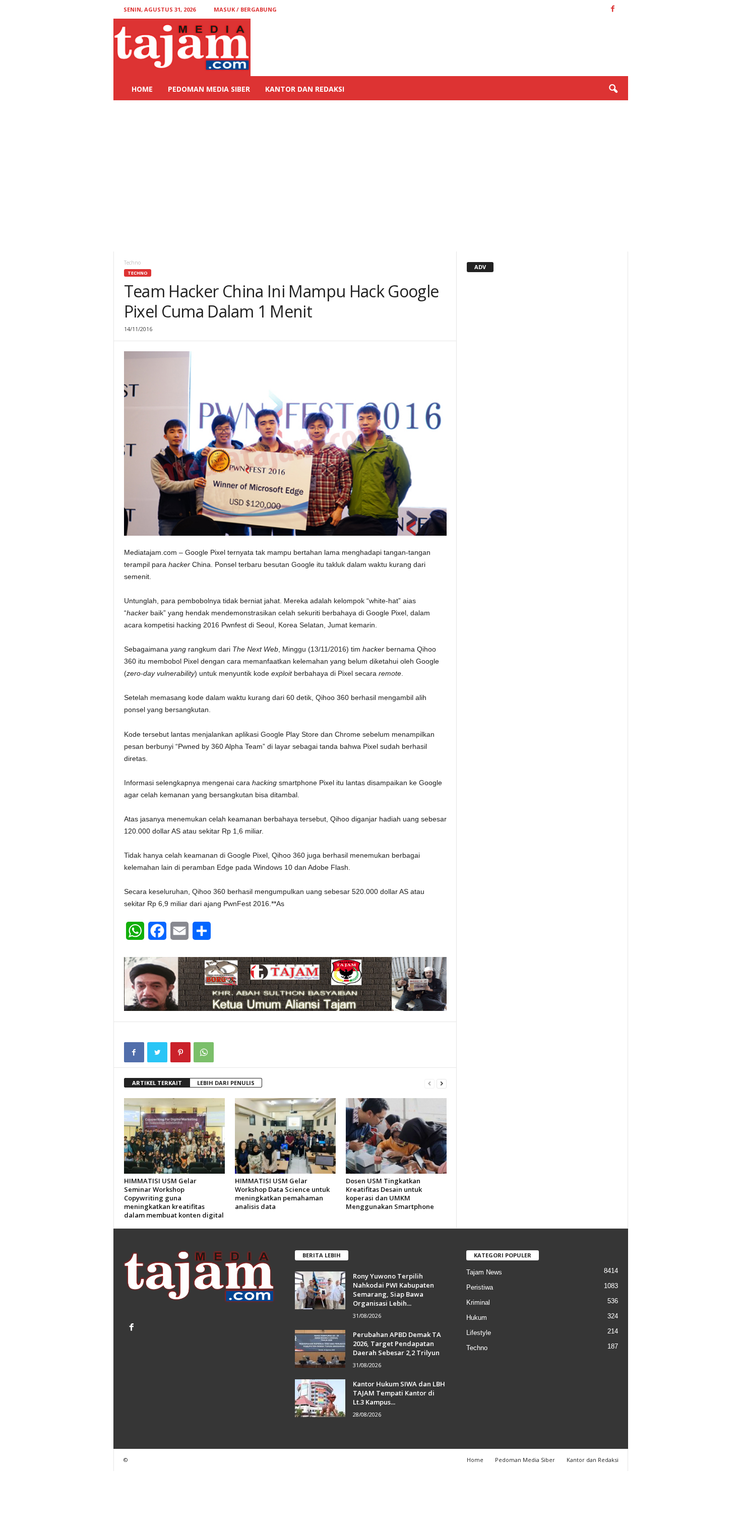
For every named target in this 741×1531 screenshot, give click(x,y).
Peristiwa (479, 1287)
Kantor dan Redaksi (304, 89)
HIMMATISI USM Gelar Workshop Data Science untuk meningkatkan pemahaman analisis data (282, 1193)
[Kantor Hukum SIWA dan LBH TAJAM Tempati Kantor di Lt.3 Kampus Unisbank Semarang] (320, 1398)
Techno (138, 273)
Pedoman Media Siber (209, 89)
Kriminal (478, 1302)
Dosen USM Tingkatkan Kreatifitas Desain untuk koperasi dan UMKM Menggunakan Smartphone (390, 1193)
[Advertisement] (370, 175)
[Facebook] (133, 1328)
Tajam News (484, 1272)
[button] (613, 89)
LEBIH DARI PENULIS (226, 1083)
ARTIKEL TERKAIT (157, 1083)
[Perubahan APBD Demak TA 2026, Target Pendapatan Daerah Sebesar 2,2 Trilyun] (320, 1349)
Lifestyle (478, 1332)
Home (142, 89)
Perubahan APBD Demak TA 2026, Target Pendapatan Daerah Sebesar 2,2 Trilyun (397, 1343)
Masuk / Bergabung (245, 9)
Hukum (476, 1317)
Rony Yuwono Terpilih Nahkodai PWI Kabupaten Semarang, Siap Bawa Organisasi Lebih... (393, 1289)
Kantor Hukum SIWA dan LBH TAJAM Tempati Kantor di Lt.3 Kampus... (399, 1393)
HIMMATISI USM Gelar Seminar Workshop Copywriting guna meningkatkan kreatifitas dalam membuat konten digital (174, 1198)
